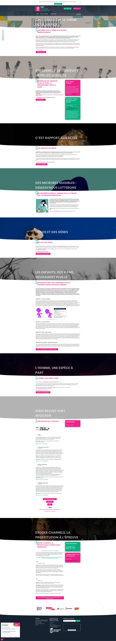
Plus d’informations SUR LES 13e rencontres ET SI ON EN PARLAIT (49, 598)
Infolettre (69, 8)
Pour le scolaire (53, 13)
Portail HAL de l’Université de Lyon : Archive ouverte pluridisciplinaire (41, 620)
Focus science (40, 99)
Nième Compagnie (39, 152)
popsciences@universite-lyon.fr (55, 625)
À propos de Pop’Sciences (78, 14)
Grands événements (63, 13)
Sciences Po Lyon (51, 44)
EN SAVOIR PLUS (58, 3)
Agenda (37, 13)
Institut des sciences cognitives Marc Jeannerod (61, 289)
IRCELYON (50, 501)
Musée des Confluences (43, 253)
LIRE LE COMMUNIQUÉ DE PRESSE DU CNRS (47, 349)
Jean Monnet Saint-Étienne (74, 47)
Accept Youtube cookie (72, 630)
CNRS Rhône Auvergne (49, 499)
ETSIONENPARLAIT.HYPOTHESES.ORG (72, 560)
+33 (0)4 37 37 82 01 (54, 626)
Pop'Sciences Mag (72, 13)
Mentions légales (38, 622)
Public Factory (39, 36)
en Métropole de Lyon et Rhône (50, 511)
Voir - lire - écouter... (44, 13)
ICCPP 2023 (57, 211)
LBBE (50, 504)
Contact (36, 624)
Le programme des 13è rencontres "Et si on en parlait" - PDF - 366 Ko (71, 547)
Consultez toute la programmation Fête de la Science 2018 (49, 509)
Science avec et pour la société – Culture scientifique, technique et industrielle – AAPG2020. (72, 108)
